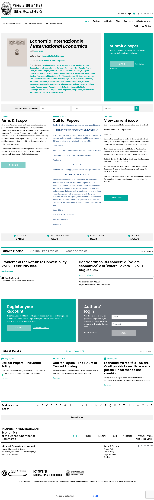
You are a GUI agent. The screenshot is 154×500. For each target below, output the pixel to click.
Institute (107, 21)
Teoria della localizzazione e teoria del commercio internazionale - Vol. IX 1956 (111, 264)
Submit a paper (55, 23)
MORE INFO (13, 165)
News (68, 351)
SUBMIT (122, 64)
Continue (4, 378)
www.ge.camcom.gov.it (10, 454)
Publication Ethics (142, 26)
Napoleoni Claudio (8, 275)
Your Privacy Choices (85, 496)
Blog (118, 21)
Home (86, 21)
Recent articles (76, 251)
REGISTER (19, 327)
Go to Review (146, 251)
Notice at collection (65, 496)
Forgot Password (90, 332)
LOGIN (123, 333)
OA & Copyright (143, 21)
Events (76, 351)
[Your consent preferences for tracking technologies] (2, 375)
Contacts (128, 21)
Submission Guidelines (41, 327)
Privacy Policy (109, 449)
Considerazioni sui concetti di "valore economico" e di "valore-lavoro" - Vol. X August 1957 (33, 266)
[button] (13, 289)
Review (96, 21)
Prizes (84, 351)
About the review (34, 23)
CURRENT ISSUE (116, 197)
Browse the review (13, 23)
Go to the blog (145, 351)
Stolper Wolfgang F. (87, 271)
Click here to (124, 13)
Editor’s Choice (12, 251)
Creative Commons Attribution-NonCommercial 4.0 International (105, 481)
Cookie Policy (109, 452)
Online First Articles (44, 251)
